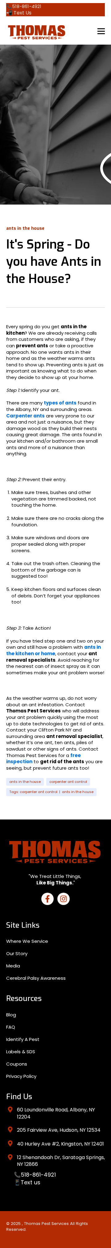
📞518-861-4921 (35, 1174)
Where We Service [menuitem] (27, 941)
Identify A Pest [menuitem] (22, 1039)
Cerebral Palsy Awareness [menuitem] (36, 978)
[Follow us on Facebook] (47, 899)
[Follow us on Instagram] (63, 899)
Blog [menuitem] (11, 1014)
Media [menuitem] (13, 966)
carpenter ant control (68, 781)
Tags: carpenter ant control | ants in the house (51, 791)
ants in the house (25, 781)
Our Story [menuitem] (16, 953)
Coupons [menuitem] (16, 1064)
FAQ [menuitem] (10, 1027)
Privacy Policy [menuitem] (21, 1076)
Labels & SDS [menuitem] (20, 1051)
